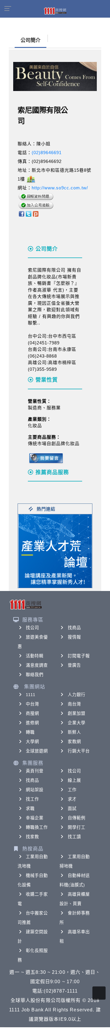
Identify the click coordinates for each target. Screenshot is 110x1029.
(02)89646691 (47, 152)
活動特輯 (34, 656)
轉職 (30, 732)
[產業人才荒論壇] (55, 550)
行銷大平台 (79, 751)
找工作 (32, 799)
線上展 (74, 780)
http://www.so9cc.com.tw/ (60, 187)
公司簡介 (30, 40)
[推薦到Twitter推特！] (28, 213)
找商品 (74, 627)
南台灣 (74, 704)
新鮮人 (74, 732)
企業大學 (76, 722)
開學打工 (76, 827)
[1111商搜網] (55, 10)
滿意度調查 (37, 665)
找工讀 (74, 836)
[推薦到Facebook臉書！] (21, 213)
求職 (30, 808)
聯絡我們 (34, 674)
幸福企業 (34, 818)
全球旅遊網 (37, 751)
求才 (72, 799)
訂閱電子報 (79, 656)
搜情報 (74, 637)
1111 (30, 694)
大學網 (32, 741)
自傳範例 (76, 818)
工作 (72, 789)
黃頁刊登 (34, 771)
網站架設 (34, 789)
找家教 (32, 836)
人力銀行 (76, 694)
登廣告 (74, 665)
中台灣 (32, 704)
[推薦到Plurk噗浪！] (35, 213)
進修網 (32, 722)
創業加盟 (76, 713)
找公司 (32, 627)
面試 (72, 808)
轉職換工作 (37, 827)
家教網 (74, 741)
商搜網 (32, 713)
